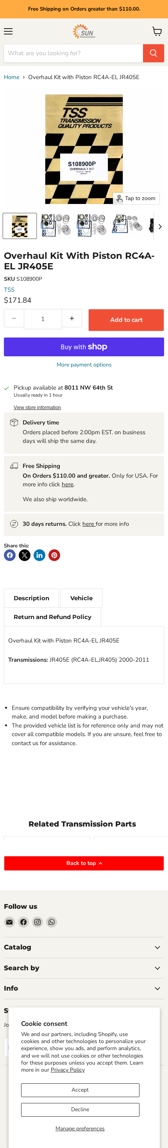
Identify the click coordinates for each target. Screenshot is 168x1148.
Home (12, 77)
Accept (80, 1090)
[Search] (153, 53)
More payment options (84, 365)
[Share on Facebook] (10, 555)
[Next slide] (160, 226)
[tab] (31, 598)
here (67, 484)
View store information (37, 407)
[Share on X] (24, 555)
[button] (19, 225)
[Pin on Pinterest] (54, 555)
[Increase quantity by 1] (72, 318)
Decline (80, 1109)
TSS (9, 290)
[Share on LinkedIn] (39, 555)
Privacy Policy (68, 1070)
